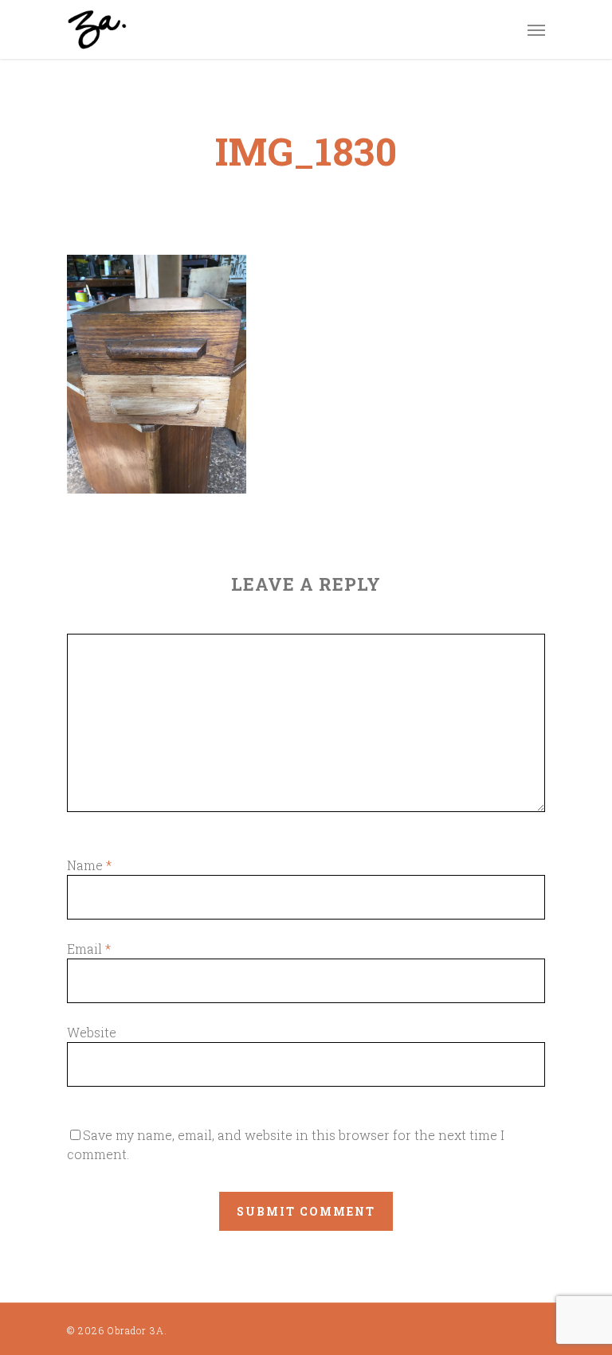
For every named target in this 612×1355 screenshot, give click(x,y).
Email (89, 948)
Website (91, 1032)
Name (89, 865)
